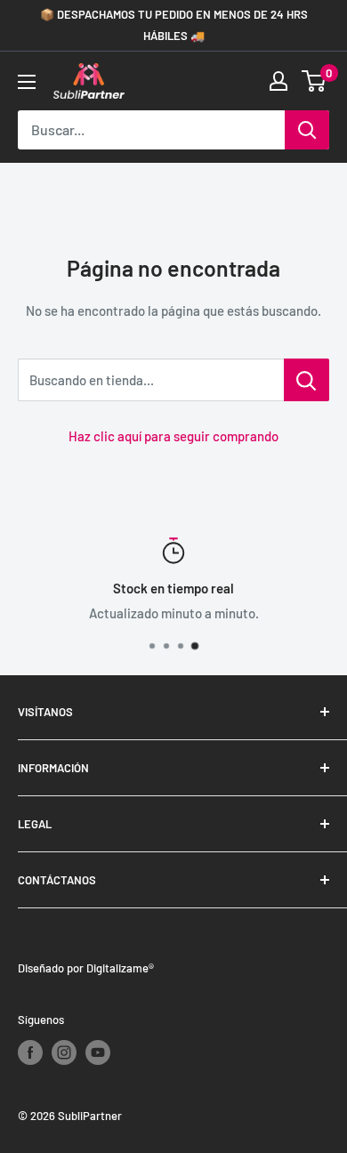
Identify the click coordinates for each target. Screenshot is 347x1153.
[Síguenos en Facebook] (30, 1052)
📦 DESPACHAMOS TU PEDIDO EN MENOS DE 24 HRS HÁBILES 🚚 (174, 25)
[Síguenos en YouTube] (97, 1052)
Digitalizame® (120, 968)
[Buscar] (307, 129)
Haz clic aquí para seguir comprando (173, 436)
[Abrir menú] (27, 82)
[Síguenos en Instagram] (64, 1052)
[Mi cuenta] (278, 81)
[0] (314, 81)
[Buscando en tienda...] (306, 380)
